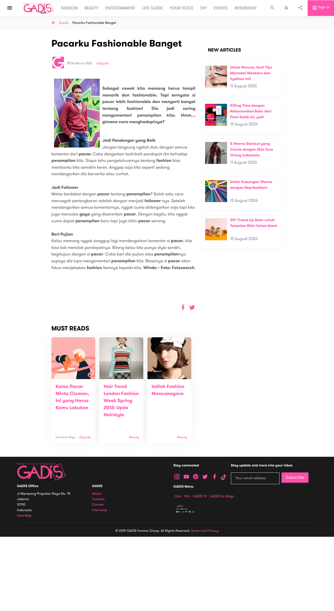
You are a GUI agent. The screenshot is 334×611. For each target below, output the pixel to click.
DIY (203, 8)
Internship (99, 510)
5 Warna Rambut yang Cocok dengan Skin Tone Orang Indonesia (251, 149)
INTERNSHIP (245, 8)
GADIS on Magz (222, 496)
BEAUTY (92, 8)
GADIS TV (200, 496)
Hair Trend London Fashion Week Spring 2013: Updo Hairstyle (121, 401)
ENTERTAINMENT (120, 8)
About (96, 493)
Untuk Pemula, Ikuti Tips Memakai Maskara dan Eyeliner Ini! (251, 73)
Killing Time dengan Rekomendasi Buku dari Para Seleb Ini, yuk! (250, 111)
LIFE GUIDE (152, 8)
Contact (98, 499)
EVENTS (221, 8)
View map (24, 515)
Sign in (323, 7)
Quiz (178, 496)
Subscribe (295, 477)
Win (187, 496)
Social (63, 23)
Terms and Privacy (205, 530)
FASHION (69, 8)
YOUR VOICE (182, 8)
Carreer (98, 504)
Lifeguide (102, 63)
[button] (192, 307)
